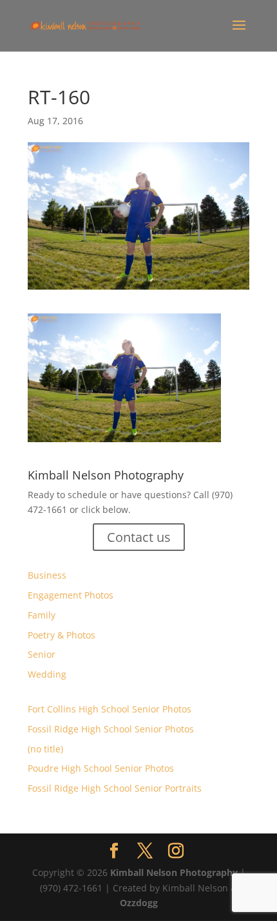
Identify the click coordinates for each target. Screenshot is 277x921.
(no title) (45, 749)
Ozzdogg (139, 903)
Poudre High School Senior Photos (101, 768)
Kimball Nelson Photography (174, 872)
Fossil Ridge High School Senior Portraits (115, 788)
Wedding (47, 674)
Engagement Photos (70, 595)
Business (47, 575)
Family (41, 615)
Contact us (139, 537)
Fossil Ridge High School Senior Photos (111, 729)
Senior (41, 654)
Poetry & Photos (61, 635)
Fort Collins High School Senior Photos (109, 709)
